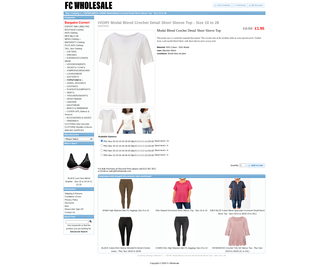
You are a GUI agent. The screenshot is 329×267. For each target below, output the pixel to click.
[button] (222, 5)
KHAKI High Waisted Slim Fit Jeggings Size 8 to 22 (126, 210)
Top (67, 13)
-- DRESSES (71, 55)
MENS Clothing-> (73, 39)
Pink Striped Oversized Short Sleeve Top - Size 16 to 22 (181, 210)
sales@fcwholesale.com (120, 171)
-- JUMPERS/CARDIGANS (77, 70)
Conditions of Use (73, 196)
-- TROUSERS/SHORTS (76, 95)
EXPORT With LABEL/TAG (77, 26)
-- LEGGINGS (71, 86)
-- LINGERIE (71, 102)
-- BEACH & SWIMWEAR (76, 108)
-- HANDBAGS (71, 121)
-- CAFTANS (70, 51)
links (67, 206)
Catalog (75, 13)
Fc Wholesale (173, 263)
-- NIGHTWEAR (72, 105)
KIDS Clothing (71, 33)
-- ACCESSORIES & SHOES (78, 118)
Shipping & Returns (73, 193)
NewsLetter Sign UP (74, 209)
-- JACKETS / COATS (75, 67)
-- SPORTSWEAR (73, 99)
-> (74, 80)
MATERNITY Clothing (75, 42)
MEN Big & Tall (71, 36)
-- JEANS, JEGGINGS (75, 83)
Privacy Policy (71, 200)
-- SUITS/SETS (72, 77)
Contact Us (70, 212)
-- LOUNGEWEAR (73, 74)
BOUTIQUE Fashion (74, 30)
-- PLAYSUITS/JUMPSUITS (77, 89)
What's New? (70, 143)
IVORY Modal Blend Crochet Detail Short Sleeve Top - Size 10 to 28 (133, 13)
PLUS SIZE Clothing (74, 45)
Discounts (69, 203)
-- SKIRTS (69, 92)
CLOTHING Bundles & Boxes (78, 127)
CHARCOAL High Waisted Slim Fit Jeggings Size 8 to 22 (182, 248)
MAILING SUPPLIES (74, 130)
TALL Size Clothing (73, 48)
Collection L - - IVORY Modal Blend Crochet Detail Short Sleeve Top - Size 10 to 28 (189, 255)
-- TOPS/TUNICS (89, 13)
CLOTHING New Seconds (77, 124)
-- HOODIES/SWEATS (75, 64)
